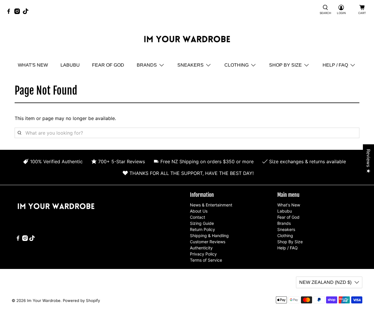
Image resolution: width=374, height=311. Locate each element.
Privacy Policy (203, 253)
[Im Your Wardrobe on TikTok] (27, 12)
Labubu (70, 64)
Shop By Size (285, 64)
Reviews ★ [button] (368, 161)
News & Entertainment (211, 204)
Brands (147, 64)
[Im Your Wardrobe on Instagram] (18, 12)
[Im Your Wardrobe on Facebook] (10, 12)
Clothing (236, 64)
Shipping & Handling (209, 235)
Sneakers (190, 64)
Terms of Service (206, 260)
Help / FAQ (335, 64)
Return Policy (202, 229)
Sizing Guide (202, 223)
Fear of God (108, 64)
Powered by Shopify (81, 300)
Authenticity (201, 247)
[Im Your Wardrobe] (187, 40)
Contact (197, 217)
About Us (198, 211)
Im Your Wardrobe (43, 300)
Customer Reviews (207, 241)
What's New (33, 64)
